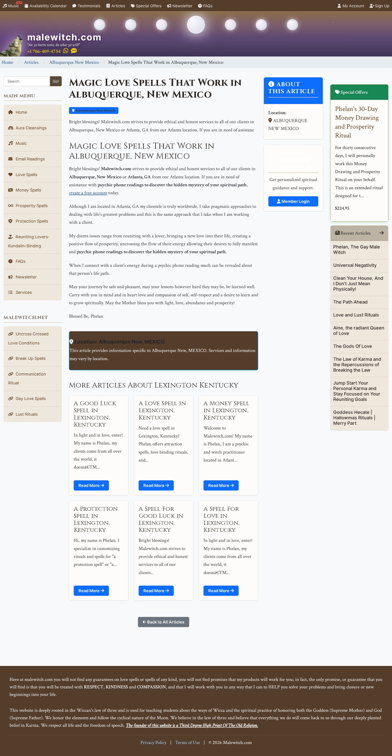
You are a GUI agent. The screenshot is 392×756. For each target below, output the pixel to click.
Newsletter (181, 6)
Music (14, 5)
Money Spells (28, 190)
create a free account (88, 193)
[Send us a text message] (74, 51)
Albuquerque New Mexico (74, 62)
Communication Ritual (27, 378)
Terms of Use (187, 742)
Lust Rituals (26, 414)
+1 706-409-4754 (44, 51)
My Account (352, 6)
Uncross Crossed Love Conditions (28, 338)
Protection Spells (31, 221)
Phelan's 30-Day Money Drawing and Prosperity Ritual (357, 122)
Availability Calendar (47, 6)
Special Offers (148, 6)
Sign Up (381, 6)
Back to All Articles (165, 622)
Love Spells (26, 174)
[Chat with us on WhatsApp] (65, 51)
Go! (56, 81)
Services (23, 292)
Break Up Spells (30, 358)
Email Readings (30, 159)
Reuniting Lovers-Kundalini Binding (29, 241)
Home (7, 62)
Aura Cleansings (31, 127)
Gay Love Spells (30, 398)
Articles (117, 6)
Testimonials (88, 6)
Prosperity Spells (31, 205)
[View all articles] (382, 233)
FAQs (207, 6)
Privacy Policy (153, 742)
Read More (89, 485)
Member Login (295, 201)
